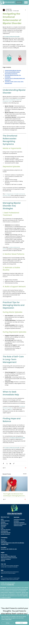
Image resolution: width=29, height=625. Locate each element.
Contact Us (3, 541)
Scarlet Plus (10, 584)
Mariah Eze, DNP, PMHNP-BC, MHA (9, 549)
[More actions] (25, 10)
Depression (4, 525)
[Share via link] (13, 463)
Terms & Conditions (6, 559)
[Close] (27, 616)
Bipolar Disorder (4, 523)
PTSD (2, 528)
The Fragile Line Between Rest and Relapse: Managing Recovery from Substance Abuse (14, 495)
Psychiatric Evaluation (19, 522)
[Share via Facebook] (3, 463)
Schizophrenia (4, 531)
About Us (3, 540)
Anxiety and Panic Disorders (5, 521)
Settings (7, 623)
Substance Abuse (18, 525)
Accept (21, 623)
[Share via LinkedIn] (10, 463)
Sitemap (3, 560)
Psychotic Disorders (5, 529)
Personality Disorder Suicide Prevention (5, 533)
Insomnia (3, 526)
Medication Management (20, 524)
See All (24, 473)
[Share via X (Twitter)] (7, 463)
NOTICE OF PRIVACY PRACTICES (8, 556)
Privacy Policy (4, 554)
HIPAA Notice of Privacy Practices (9, 557)
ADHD (2, 519)
